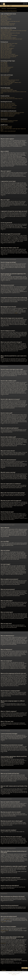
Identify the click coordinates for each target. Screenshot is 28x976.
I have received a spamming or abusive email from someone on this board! (13, 92)
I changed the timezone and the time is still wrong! (10, 33)
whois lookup (3, 943)
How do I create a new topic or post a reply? (9, 43)
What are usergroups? (5, 78)
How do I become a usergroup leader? (8, 81)
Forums (4, 4)
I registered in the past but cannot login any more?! (10, 21)
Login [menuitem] (24, 4)
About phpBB (3, 921)
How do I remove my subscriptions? (7, 116)
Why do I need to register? (6, 15)
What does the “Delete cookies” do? (7, 24)
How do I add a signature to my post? (8, 45)
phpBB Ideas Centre (4, 930)
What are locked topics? (5, 70)
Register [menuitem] (26, 4)
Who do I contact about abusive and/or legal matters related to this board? (13, 129)
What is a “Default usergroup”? (6, 83)
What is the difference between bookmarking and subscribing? (12, 112)
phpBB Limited (7, 919)
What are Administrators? (5, 76)
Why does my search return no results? (8, 104)
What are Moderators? (5, 77)
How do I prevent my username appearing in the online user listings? (13, 30)
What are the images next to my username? (9, 35)
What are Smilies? (4, 64)
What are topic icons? (5, 71)
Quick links (2, 4)
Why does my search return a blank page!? (9, 105)
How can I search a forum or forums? (8, 103)
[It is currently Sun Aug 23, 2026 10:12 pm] (25, 8)
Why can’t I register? (4, 17)
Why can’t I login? (4, 20)
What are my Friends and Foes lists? (8, 97)
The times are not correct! (5, 31)
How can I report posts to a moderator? (8, 54)
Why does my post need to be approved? (8, 56)
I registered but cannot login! (6, 18)
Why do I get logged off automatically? (8, 23)
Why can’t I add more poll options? (7, 48)
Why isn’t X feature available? (6, 127)
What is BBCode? (4, 62)
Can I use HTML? (4, 63)
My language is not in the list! (6, 34)
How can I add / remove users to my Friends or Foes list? (11, 98)
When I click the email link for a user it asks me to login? (11, 38)
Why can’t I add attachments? (6, 51)
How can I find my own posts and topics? (8, 107)
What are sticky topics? (5, 69)
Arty (11, 973)
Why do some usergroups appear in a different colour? (11, 82)
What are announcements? (6, 68)
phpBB (16, 313)
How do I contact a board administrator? (8, 131)
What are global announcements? (7, 67)
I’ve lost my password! (5, 22)
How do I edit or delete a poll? (6, 49)
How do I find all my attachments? (7, 121)
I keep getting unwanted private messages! (9, 90)
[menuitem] (26, 8)
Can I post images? (4, 65)
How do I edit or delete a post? (6, 44)
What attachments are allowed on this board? (9, 120)
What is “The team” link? (5, 84)
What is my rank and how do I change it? (8, 37)
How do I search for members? (6, 106)
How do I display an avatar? (6, 36)
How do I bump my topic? (5, 57)
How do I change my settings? (6, 29)
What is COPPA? (4, 16)
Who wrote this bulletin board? (6, 126)
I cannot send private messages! (7, 89)
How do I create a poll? (5, 47)
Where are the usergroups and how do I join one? (10, 80)
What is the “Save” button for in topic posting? (9, 55)
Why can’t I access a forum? (6, 50)
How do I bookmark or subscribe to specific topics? (10, 113)
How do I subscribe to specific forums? (8, 114)
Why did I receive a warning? (6, 53)
